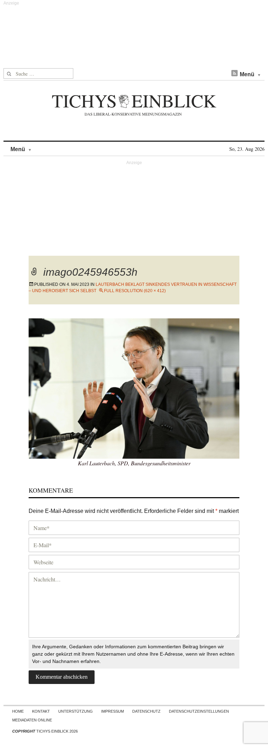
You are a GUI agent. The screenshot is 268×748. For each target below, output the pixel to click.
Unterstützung (75, 711)
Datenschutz (146, 711)
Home (18, 711)
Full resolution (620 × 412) (135, 290)
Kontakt (41, 711)
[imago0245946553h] (134, 387)
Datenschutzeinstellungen (199, 711)
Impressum (112, 711)
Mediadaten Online (32, 720)
